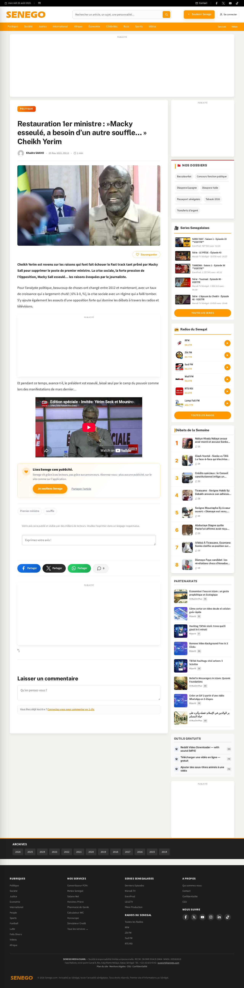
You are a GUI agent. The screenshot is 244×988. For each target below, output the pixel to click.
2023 (54, 852)
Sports (139, 26)
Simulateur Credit (76, 923)
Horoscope (73, 918)
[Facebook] (216, 3)
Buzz (126, 26)
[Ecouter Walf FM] (227, 379)
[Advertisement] (122, 67)
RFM (127, 927)
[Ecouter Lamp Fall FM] (227, 403)
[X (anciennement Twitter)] (223, 3)
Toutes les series (202, 313)
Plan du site (102, 966)
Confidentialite (190, 896)
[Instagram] (211, 917)
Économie (94, 26)
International (60, 26)
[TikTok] (237, 3)
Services (222, 26)
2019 (103, 852)
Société (28, 26)
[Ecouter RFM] (227, 343)
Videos (13, 939)
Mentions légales (117, 966)
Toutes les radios (202, 415)
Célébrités (112, 26)
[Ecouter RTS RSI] (227, 391)
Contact (186, 891)
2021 (79, 852)
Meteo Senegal (75, 891)
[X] (194, 917)
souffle (50, 511)
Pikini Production (133, 907)
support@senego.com (168, 962)
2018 (115, 852)
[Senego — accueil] (26, 14)
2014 (164, 852)
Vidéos (152, 26)
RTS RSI (128, 943)
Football (14, 923)
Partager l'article (81, 488)
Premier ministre (29, 511)
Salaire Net (73, 896)
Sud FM (128, 938)
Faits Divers (16, 934)
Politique (13, 26)
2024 (42, 852)
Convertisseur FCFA (77, 885)
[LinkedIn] (219, 917)
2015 (152, 852)
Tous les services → (77, 929)
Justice (43, 26)
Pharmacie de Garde (78, 907)
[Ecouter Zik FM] (227, 355)
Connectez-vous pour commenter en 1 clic (70, 709)
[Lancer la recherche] (166, 14)
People (13, 912)
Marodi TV (130, 891)
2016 (140, 852)
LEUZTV (129, 902)
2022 (66, 852)
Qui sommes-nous (192, 885)
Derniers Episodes (134, 885)
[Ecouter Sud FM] (227, 367)
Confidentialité (139, 966)
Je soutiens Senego (50, 489)
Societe (14, 891)
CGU (184, 902)
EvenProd (130, 896)
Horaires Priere (75, 902)
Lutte (12, 929)
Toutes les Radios (134, 922)
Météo (234, 26)
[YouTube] (230, 3)
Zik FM (128, 933)
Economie (15, 902)
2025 (30, 852)
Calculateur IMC (75, 912)
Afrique (78, 26)
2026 (18, 852)
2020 (91, 852)
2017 (127, 852)
